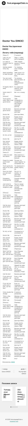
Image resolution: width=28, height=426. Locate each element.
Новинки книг (14, 421)
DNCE (13, 362)
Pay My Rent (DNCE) (22, 371)
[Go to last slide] (4, 396)
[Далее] (23, 396)
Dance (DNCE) (6, 370)
